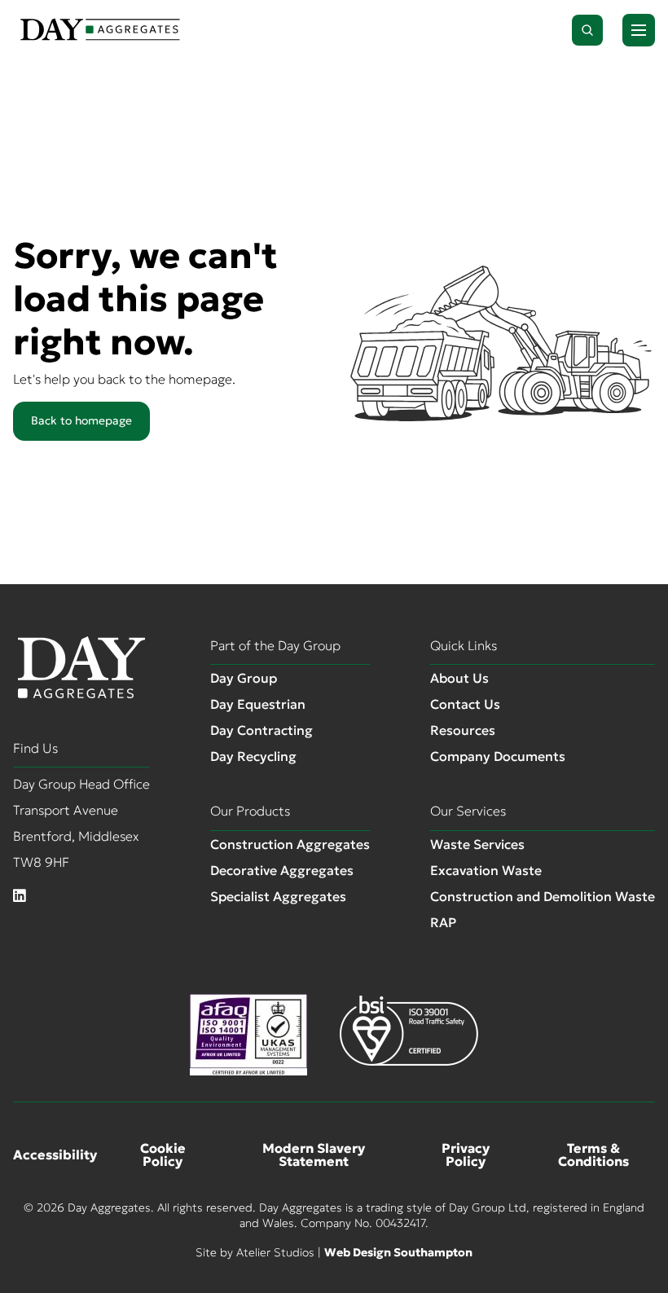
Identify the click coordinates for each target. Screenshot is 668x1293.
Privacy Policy (466, 1154)
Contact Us (465, 704)
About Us (459, 678)
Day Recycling (253, 756)
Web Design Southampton (398, 1252)
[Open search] (587, 30)
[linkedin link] (19, 896)
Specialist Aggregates (278, 896)
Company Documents (497, 756)
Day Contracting (261, 730)
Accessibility (55, 1154)
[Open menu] (638, 30)
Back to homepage (81, 420)
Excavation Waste (486, 870)
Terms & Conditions (593, 1154)
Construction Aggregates (290, 844)
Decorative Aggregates (282, 870)
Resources (462, 730)
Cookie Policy (163, 1154)
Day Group (243, 678)
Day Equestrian (257, 704)
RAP (443, 922)
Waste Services (477, 844)
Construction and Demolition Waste (542, 896)
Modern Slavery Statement (313, 1154)
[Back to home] (100, 30)
